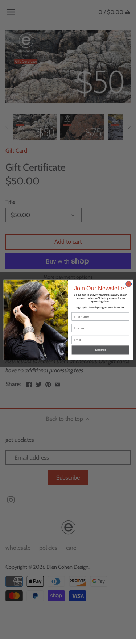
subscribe (100, 349)
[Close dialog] (128, 284)
